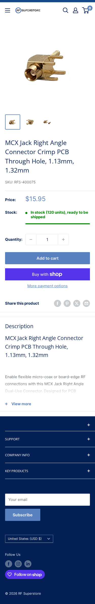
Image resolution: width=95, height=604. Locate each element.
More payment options (47, 285)
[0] (86, 10)
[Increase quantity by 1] (63, 239)
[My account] (75, 10)
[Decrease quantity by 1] (31, 239)
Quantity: (13, 239)
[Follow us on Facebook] (8, 563)
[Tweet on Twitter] (76, 303)
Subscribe (23, 514)
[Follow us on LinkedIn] (27, 563)
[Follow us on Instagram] (18, 563)
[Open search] (65, 10)
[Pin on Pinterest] (67, 303)
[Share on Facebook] (57, 303)
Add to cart (47, 258)
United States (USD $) (25, 539)
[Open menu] (7, 10)
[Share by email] (86, 303)
